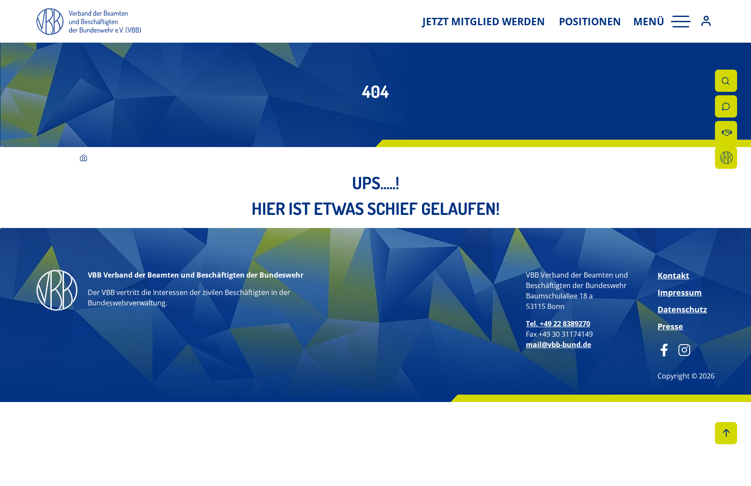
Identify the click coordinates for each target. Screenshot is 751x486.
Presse (670, 326)
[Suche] (726, 81)
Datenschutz (682, 309)
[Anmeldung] (706, 21)
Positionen (590, 21)
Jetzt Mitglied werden (483, 21)
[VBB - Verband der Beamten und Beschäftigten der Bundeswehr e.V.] (83, 158)
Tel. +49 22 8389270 (558, 323)
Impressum (680, 292)
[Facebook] (664, 349)
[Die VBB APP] (726, 158)
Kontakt (673, 275)
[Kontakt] (726, 106)
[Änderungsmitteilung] (726, 132)
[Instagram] (681, 349)
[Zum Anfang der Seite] (726, 433)
